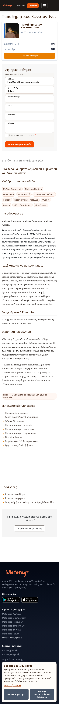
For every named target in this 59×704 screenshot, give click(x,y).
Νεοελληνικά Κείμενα (44, 194)
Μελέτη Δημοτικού (12, 189)
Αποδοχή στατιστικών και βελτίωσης (42, 694)
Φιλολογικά (40, 205)
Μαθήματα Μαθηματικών (14, 618)
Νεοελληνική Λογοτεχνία (26, 200)
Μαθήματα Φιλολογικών (13, 625)
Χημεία (6, 205)
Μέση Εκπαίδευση (22, 205)
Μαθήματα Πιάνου (10, 633)
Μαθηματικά (24, 194)
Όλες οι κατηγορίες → (12, 637)
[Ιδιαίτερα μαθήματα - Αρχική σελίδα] (7, 5)
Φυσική (45, 200)
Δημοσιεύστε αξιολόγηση (30, 528)
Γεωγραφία (8, 194)
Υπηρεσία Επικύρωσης (12, 659)
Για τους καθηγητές (11, 654)
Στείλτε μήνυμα (29, 55)
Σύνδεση (21, 5)
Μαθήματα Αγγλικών (11, 614)
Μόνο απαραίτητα (16, 694)
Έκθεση (6, 200)
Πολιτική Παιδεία (33, 189)
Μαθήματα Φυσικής (11, 629)
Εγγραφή (33, 5)
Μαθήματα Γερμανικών (12, 622)
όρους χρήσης (29, 135)
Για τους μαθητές (10, 650)
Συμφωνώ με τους (22, 135)
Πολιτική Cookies (12, 685)
